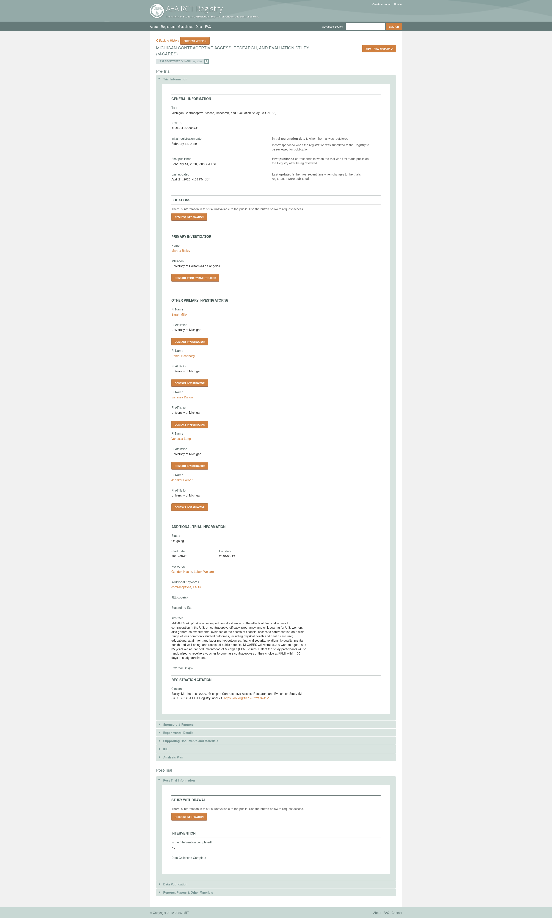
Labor (198, 571)
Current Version (194, 41)
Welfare (208, 571)
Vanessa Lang (181, 438)
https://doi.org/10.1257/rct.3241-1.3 (248, 698)
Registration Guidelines (177, 26)
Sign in (398, 4)
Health (187, 571)
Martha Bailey (180, 250)
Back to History (169, 40)
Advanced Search (332, 26)
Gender (176, 571)
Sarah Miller (179, 314)
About (154, 26)
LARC (197, 587)
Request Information (189, 217)
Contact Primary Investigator (195, 278)
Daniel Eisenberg (183, 356)
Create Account (381, 4)
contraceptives (181, 587)
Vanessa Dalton (182, 397)
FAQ (208, 26)
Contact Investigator (190, 341)
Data (199, 26)
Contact (397, 912)
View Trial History (378, 48)
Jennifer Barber (182, 480)
